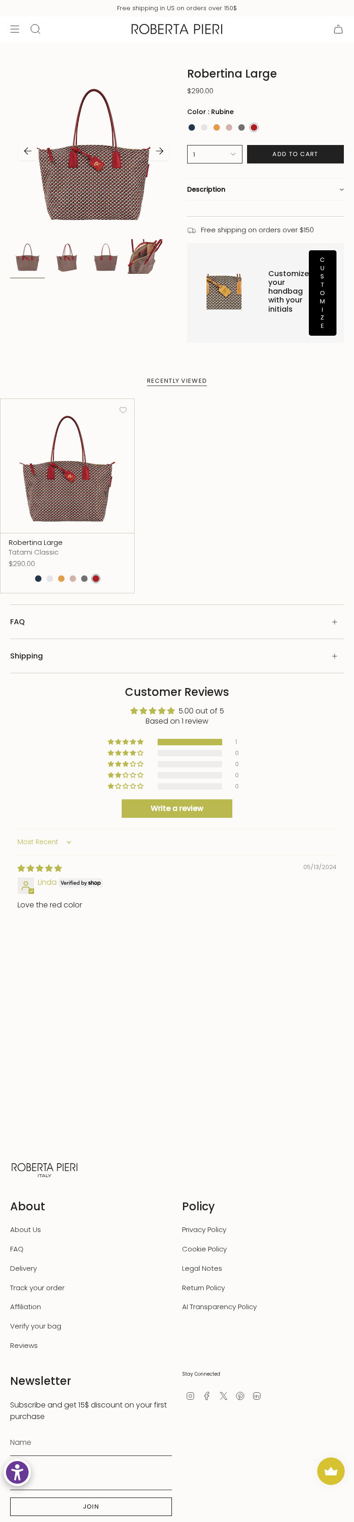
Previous (27, 151)
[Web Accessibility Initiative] (17, 1472)
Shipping (26, 656)
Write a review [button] (177, 808)
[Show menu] (15, 29)
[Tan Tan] (216, 127)
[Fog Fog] (241, 127)
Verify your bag (35, 1326)
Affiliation (25, 1306)
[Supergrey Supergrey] (204, 127)
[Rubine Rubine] (254, 127)
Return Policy (203, 1287)
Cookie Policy (204, 1249)
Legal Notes (202, 1268)
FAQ (17, 621)
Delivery (23, 1268)
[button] (265, 189)
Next (159, 151)
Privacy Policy (204, 1229)
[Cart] (338, 29)
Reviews (24, 1345)
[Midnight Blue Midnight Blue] (191, 127)
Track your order (37, 1287)
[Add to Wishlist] (123, 410)
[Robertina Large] (67, 466)
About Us (25, 1229)
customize (322, 292)
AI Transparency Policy (219, 1306)
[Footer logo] (44, 1169)
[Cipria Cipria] (229, 127)
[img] (40, 868)
